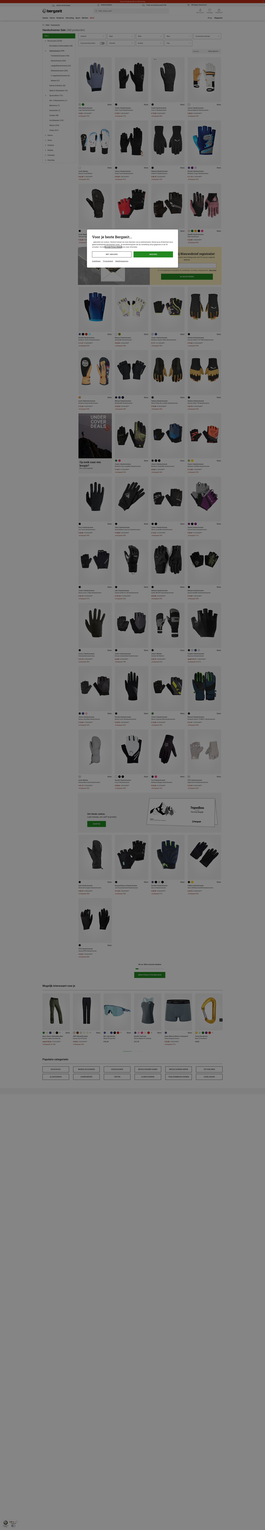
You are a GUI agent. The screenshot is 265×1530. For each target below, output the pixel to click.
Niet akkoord (112, 254)
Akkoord (153, 254)
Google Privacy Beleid (113, 247)
